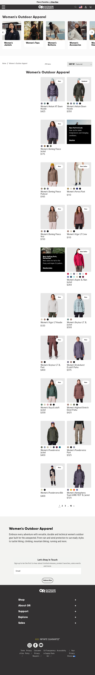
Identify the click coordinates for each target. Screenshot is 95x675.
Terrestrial (68, 231)
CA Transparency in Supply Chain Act (50, 653)
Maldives (74, 277)
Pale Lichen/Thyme (71, 274)
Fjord (45, 447)
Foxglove (68, 274)
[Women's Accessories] (77, 35)
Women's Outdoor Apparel (18, 63)
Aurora (60, 447)
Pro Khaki (71, 405)
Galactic (68, 277)
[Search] (70, 7)
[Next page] (73, 506)
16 (71, 506)
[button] (90, 7)
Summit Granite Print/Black (54, 447)
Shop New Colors (47, 268)
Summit (74, 447)
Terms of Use (22, 652)
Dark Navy (77, 189)
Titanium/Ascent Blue (83, 274)
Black (48, 103)
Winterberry (83, 277)
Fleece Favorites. (43, 2)
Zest (74, 490)
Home (4, 63)
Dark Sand (68, 189)
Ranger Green (74, 189)
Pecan (45, 146)
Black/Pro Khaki (48, 447)
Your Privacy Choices (71, 653)
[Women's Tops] (33, 34)
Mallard (80, 274)
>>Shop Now (53, 2)
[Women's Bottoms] (55, 35)
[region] (47, 2)
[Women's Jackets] (11, 35)
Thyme (45, 103)
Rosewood (48, 405)
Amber (71, 490)
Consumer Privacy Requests (37, 653)
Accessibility (61, 651)
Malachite (42, 405)
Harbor (71, 277)
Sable (42, 189)
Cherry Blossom (77, 274)
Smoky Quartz (42, 103)
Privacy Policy (28, 652)
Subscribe (47, 580)
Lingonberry (86, 274)
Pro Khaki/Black (42, 490)
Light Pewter (71, 189)
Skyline (77, 103)
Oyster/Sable (51, 447)
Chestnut (51, 405)
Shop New (72, 140)
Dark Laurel (68, 103)
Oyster (71, 231)
